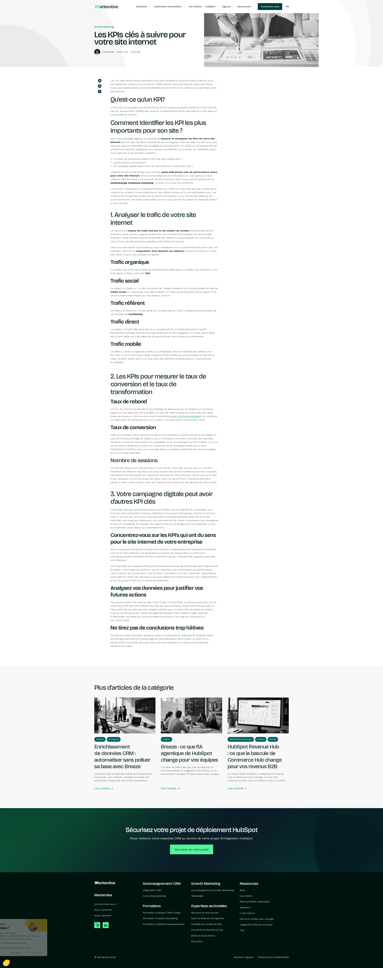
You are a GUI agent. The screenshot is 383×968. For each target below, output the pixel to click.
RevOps (272, 739)
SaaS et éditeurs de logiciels (207, 918)
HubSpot (100, 739)
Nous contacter (103, 909)
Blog (242, 890)
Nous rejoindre (102, 915)
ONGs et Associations (203, 935)
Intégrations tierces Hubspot (256, 924)
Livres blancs (247, 913)
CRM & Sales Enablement (240, 739)
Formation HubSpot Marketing (160, 918)
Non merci (13, 953)
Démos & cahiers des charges (257, 918)
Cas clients (246, 895)
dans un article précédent (186, 416)
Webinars (245, 907)
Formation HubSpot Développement (163, 924)
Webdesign (197, 895)
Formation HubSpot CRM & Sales (162, 912)
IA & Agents (114, 739)
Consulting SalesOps (154, 895)
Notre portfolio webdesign (255, 901)
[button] (6, 963)
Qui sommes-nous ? (106, 904)
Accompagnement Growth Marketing (212, 890)
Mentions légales (243, 957)
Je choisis (34, 953)
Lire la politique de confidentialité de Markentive (25, 943)
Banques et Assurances (204, 912)
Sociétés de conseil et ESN (206, 924)
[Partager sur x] (99, 86)
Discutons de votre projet (191, 849)
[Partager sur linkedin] (99, 80)
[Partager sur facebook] (99, 91)
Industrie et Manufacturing (207, 930)
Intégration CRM (152, 890)
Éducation (197, 941)
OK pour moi (55, 953)
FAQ (242, 930)
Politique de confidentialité (273, 957)
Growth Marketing (104, 26)
